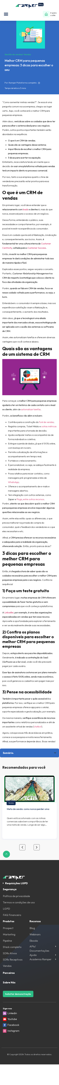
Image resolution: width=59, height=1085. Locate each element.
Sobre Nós (9, 982)
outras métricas (49, 426)
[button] (6, 14)
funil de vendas (46, 422)
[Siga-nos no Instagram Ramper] (4, 1031)
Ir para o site (53, 14)
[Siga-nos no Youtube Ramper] (4, 1019)
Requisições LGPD (16, 883)
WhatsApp (13, 482)
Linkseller (9, 612)
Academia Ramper (41, 959)
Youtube (12, 1019)
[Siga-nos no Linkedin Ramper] (4, 1013)
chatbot (38, 726)
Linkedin (12, 1013)
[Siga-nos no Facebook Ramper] (4, 1025)
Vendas (11, 803)
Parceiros (9, 973)
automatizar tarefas (31, 409)
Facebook (13, 1025)
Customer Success (37, 247)
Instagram (13, 1030)
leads (25, 209)
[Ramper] (30, 5)
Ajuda (33, 955)
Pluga (19, 499)
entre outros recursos (33, 499)
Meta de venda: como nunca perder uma (28, 809)
